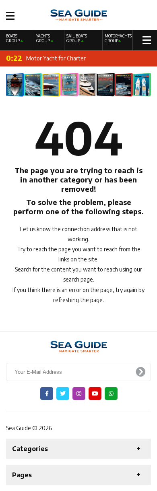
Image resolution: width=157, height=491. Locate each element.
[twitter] (62, 393)
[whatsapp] (111, 393)
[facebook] (46, 393)
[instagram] (78, 393)
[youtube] (95, 393)
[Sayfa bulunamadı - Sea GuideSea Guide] (78, 14)
